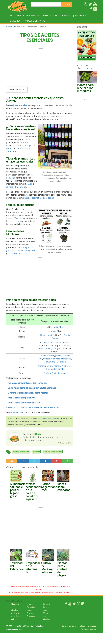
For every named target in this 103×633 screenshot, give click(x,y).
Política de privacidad (87, 626)
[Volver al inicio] (11, 15)
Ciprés (67, 335)
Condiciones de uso (70, 626)
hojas (29, 145)
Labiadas (10, 177)
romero (9, 186)
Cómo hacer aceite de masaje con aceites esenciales (32, 387)
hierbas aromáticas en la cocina (39, 197)
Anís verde (67, 366)
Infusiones (31, 604)
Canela (55, 338)
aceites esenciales (18, 105)
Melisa (42, 348)
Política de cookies (88, 629)
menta (20, 186)
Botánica (15, 20)
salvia (29, 183)
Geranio (42, 342)
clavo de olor (16, 253)
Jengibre (59, 327)
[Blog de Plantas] (82, 604)
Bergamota (58, 369)
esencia (36, 451)
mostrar (22, 89)
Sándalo (43, 335)
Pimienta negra (59, 373)
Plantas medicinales (18, 27)
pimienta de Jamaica (27, 250)
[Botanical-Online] (17, 6)
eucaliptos (26, 247)
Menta (59, 342)
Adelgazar (15, 613)
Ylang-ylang (50, 361)
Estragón (56, 348)
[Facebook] (66, 604)
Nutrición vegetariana (55, 15)
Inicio (8, 27)
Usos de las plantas (27, 15)
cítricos (13, 221)
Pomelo (57, 366)
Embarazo (31, 616)
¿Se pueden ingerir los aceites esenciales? (27, 383)
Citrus (16, 218)
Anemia (30, 613)
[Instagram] (78, 604)
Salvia (48, 348)
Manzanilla (66, 358)
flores (9, 148)
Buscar (67, 4)
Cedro (51, 335)
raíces (26, 142)
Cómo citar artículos (46, 616)
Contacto (46, 604)
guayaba (10, 250)
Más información (16, 412)
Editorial (37, 434)
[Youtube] (69, 604)
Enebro (47, 373)
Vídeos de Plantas (35, 20)
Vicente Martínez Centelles (49, 418)
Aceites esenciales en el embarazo (24, 402)
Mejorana (61, 361)
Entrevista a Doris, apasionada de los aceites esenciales (34, 407)
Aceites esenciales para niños (21, 397)
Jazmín (58, 355)
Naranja (42, 366)
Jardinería (78, 15)
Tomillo (56, 358)
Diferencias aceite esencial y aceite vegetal (28, 392)
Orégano (47, 358)
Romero (51, 342)
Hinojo (49, 369)
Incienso (52, 331)
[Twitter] (74, 604)
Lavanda (44, 355)
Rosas (51, 355)
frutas (19, 148)
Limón (50, 366)
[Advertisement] (39, 66)
